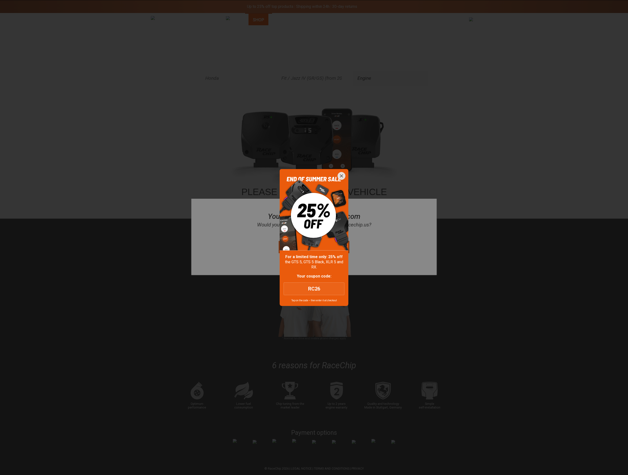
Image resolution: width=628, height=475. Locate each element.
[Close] (341, 176)
